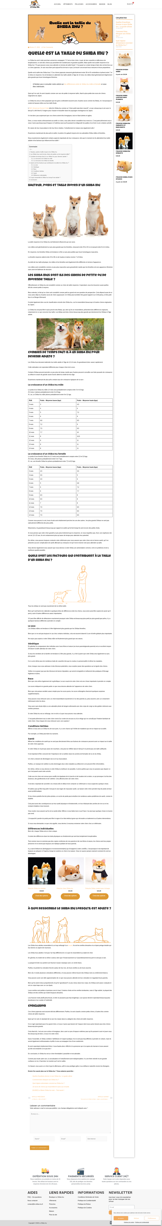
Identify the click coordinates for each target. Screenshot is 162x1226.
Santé (35, 173)
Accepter (121, 1218)
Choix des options (41, 896)
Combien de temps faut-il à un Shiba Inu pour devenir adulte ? (48, 156)
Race (34, 169)
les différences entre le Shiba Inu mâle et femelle (82, 84)
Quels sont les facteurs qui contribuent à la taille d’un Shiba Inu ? (49, 163)
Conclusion (33, 179)
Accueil (57, 4)
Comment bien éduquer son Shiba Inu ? (46, 1079)
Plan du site (53, 1215)
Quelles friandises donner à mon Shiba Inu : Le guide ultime (52, 1076)
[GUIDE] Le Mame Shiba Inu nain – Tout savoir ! (48, 1090)
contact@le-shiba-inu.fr (35, 1204)
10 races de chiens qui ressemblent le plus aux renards (51, 1087)
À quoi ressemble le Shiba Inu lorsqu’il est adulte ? (45, 177)
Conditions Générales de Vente (88, 1197)
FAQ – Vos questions (35, 1197)
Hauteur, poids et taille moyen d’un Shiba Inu (43, 152)
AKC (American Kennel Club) (39, 108)
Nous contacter (33, 1200)
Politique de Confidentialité (142, 1222)
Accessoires (91, 4)
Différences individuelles (40, 175)
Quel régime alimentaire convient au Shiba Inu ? (48, 1083)
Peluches (79, 4)
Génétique (36, 167)
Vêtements (68, 4)
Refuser (136, 1218)
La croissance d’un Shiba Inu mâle (42, 158)
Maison (102, 4)
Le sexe (35, 165)
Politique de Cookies (85, 1207)
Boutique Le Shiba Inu (56, 1197)
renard (70, 945)
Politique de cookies (129, 1222)
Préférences (152, 1218)
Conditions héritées (38, 171)
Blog (110, 4)
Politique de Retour (84, 1204)
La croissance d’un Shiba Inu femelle (43, 160)
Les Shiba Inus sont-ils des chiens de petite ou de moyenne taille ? (50, 154)
